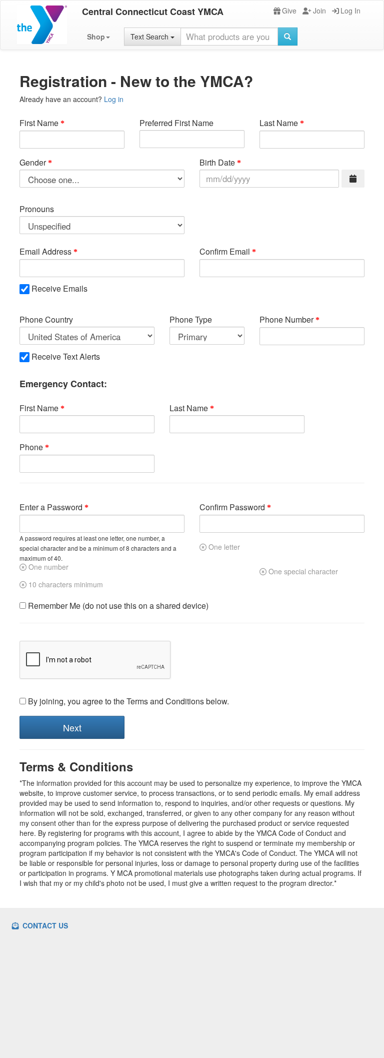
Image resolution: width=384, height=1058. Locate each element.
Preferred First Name (177, 123)
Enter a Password (51, 507)
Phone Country (46, 319)
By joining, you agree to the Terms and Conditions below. (127, 701)
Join (319, 11)
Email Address (46, 251)
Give (289, 11)
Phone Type (191, 319)
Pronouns (37, 209)
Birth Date (217, 162)
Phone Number (287, 319)
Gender (33, 162)
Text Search (150, 37)
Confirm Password (232, 507)
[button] (98, 37)
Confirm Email (225, 251)
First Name (39, 123)
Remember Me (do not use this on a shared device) (117, 605)
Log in (114, 99)
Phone (31, 447)
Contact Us (44, 925)
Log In (350, 11)
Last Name (279, 123)
